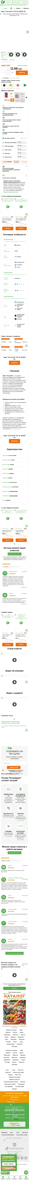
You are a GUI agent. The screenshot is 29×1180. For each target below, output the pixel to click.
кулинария (19, 264)
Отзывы (10, 1075)
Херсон (23, 1034)
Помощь (22, 1082)
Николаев (13, 1039)
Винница (13, 1037)
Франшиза (4, 1132)
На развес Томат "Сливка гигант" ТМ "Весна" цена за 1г (21, 635)
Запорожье (7, 1034)
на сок (18, 267)
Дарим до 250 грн (14, 1079)
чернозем (19, 319)
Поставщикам (9, 1086)
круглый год (17, 278)
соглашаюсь (12, 770)
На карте (16, 1119)
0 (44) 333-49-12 (9, 1109)
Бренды (14, 1089)
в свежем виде (20, 262)
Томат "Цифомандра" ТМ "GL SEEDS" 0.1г (21, 219)
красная (11, 469)
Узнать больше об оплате (10, 192)
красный (18, 245)
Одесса (15, 1032)
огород (12, 464)
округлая (11, 473)
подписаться (13, 767)
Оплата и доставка (18, 1072)
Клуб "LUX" (18, 1075)
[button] (26, 97)
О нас (13, 1070)
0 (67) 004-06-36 (20, 1111)
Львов (6, 1037)
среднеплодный (13, 491)
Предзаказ (21, 1084)
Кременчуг (16, 1060)
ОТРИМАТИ (9, 1168)
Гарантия (7, 1072)
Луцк (6, 1039)
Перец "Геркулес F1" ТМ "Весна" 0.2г (7, 531)
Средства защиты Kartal (11, 1082)
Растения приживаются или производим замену (9, 114)
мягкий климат (20, 302)
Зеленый (19, 256)
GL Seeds (8, 500)
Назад (5, 8)
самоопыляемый (13, 495)
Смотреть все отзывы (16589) (14, 953)
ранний (16, 250)
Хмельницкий (10, 1044)
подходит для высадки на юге (20, 305)
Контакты (21, 1070)
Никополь (21, 1039)
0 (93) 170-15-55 (19, 1109)
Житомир (14, 1046)
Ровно (15, 1042)
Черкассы (15, 1034)
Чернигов (19, 1044)
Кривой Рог (21, 1037)
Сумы (21, 1042)
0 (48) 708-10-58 (9, 1111)
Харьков (8, 1032)
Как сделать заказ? (10, 1084)
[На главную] (3, 2)
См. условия (20, 820)
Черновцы (22, 1057)
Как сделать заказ (22, 1135)
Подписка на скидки (14, 1077)
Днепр (21, 1032)
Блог (7, 1070)
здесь (23, 559)
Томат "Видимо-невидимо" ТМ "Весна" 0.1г (20, 531)
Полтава (8, 1042)
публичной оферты (15, 429)
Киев (21, 1030)
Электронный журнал (8, 1135)
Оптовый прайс (19, 1086)
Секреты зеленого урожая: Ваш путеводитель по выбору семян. (10, 722)
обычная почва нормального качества (20, 316)
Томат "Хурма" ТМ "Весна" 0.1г (7, 635)
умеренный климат (19, 309)
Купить (22, 73)
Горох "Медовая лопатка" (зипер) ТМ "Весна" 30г (7, 219)
